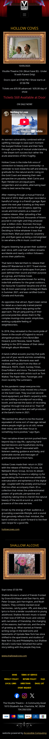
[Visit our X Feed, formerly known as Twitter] (32, 695)
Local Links (10, 683)
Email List (39, 683)
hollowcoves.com (10, 529)
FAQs (43, 679)
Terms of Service (29, 675)
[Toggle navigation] (24, 14)
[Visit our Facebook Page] (16, 695)
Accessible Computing (35, 733)
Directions (25, 683)
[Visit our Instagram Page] (24, 695)
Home (14, 675)
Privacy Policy (11, 679)
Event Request (24, 688)
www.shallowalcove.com (14, 655)
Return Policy (29, 679)
